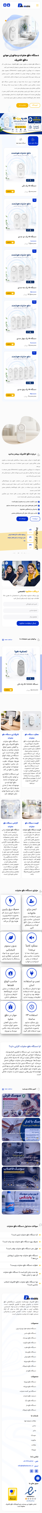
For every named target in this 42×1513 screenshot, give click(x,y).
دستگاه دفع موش (30, 1357)
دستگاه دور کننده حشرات (28, 1391)
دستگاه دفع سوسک (29, 1338)
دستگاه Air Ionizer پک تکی (27, 684)
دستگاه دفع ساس (30, 1333)
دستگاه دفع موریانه (29, 1386)
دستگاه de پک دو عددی (27, 236)
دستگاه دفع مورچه (30, 1361)
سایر (34, 1430)
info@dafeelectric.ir (25, 1466)
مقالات (33, 1445)
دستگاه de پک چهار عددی (26, 338)
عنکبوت (33, 1440)
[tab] (33, 141)
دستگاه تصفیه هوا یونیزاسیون (26, 1329)
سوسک (33, 1435)
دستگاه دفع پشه (30, 1352)
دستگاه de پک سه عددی (27, 287)
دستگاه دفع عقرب (30, 1347)
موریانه (34, 1450)
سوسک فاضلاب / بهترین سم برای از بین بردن (23, 1185)
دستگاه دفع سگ (30, 1401)
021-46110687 (28, 1461)
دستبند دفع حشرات (29, 1396)
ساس (34, 1426)
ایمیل (36, 1466)
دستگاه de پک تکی (29, 186)
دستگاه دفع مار (31, 1371)
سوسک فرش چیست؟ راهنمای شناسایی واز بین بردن (21, 1111)
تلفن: (36, 1461)
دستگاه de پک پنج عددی (26, 389)
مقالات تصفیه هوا (30, 1421)
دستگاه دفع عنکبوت (29, 1343)
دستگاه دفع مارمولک (29, 1366)
